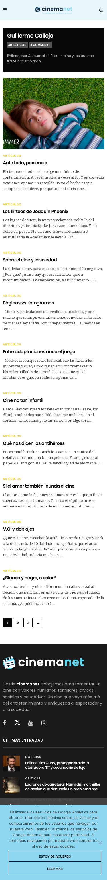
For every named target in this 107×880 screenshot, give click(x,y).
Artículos (12, 155)
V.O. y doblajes (18, 529)
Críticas (33, 778)
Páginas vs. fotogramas (28, 303)
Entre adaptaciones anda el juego (39, 351)
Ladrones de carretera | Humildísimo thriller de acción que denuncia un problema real (62, 787)
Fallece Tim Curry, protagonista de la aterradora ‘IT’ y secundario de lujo (57, 765)
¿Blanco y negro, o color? (29, 577)
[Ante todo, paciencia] (53, 113)
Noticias (33, 757)
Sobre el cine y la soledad (30, 260)
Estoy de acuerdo (55, 856)
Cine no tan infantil (23, 400)
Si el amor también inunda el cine (38, 486)
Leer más (55, 869)
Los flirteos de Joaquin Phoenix (35, 211)
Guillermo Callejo (30, 36)
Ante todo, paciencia (25, 162)
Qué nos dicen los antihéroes (33, 443)
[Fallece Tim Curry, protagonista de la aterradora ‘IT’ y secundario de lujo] (11, 763)
